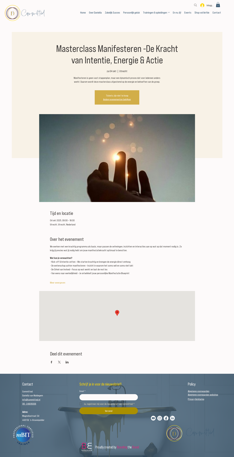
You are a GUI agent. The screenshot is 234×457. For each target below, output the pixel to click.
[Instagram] (159, 418)
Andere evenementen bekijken (117, 99)
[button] (218, 4)
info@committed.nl (31, 399)
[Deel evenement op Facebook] (51, 362)
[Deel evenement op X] (59, 362)
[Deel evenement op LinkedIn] (67, 362)
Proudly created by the (117, 447)
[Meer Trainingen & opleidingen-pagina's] (169, 12)
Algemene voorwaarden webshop (203, 394)
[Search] (195, 5)
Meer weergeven (57, 282)
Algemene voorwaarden (198, 391)
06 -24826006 (29, 403)
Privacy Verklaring (196, 398)
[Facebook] (166, 418)
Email (82, 391)
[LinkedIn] (172, 418)
